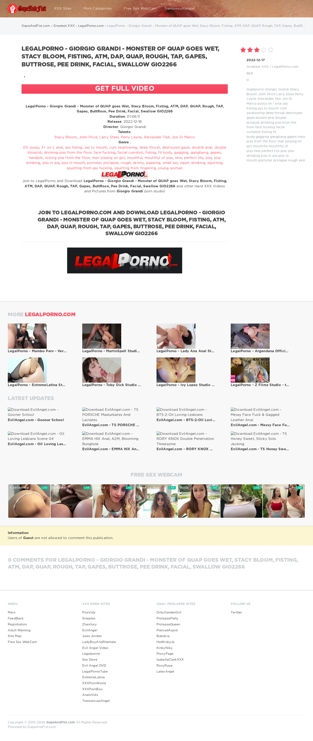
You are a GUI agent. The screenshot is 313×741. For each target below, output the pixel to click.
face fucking (265, 127)
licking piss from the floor (67, 157)
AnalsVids (90, 695)
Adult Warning (19, 630)
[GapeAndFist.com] (27, 8)
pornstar (265, 160)
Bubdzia (163, 636)
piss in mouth (73, 162)
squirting (214, 162)
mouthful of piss (159, 157)
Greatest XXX (257, 66)
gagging (262, 137)
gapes (292, 137)
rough (293, 160)
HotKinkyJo (165, 642)
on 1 (271, 103)
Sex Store (89, 659)
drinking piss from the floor (67, 152)
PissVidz (89, 612)
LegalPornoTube (95, 671)
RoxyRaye (164, 665)
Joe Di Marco (183, 137)
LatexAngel (165, 671)
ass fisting (73, 147)
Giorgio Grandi (277, 89)
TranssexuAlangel (179, 8)
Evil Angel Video (95, 648)
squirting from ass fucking (89, 168)
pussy (262, 103)
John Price (266, 94)
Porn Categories (97, 8)
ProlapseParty (167, 618)
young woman (170, 168)
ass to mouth (268, 108)
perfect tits (270, 151)
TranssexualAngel (96, 701)
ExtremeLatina (93, 677)
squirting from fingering (135, 168)
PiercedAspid (167, 630)
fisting (267, 132)
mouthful (260, 146)
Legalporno (91, 653)
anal (278, 103)
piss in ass (269, 156)
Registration (17, 624)
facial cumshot (130, 152)
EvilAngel (89, 630)
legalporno (255, 89)
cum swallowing (123, 147)
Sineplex (89, 618)
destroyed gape (176, 147)
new (257, 151)
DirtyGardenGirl (168, 612)
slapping (153, 162)
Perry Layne (131, 137)
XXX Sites (62, 8)
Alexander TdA (269, 99)
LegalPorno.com (285, 66)
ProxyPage (164, 653)
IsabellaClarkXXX (170, 659)
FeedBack (16, 618)
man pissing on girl (108, 157)
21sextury (89, 624)
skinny (304, 160)
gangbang (278, 137)
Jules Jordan (92, 636)
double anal (264, 118)
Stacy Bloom (65, 137)
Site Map (15, 636)
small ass (170, 162)
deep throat (275, 113)
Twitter (236, 612)
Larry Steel (285, 94)
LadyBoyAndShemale (99, 642)
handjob (304, 137)
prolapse (280, 160)
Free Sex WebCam (140, 8)
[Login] (298, 8)
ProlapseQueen (168, 624)
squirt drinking (192, 162)
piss (283, 151)
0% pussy (31, 147)
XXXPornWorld (94, 683)
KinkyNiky (164, 648)
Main (11, 612)
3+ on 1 (47, 147)
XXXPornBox (92, 689)
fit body (165, 152)
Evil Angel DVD (94, 665)
